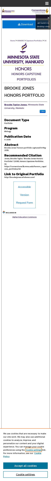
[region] (25, 454)
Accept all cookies (25, 466)
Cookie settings (33, 450)
